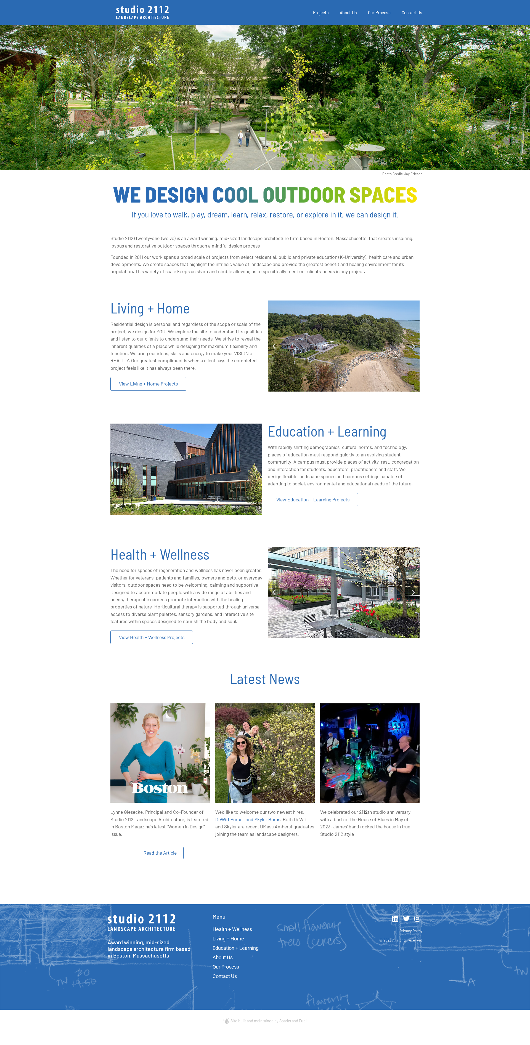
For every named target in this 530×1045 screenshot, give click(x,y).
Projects (321, 12)
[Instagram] (417, 918)
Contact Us (412, 12)
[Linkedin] (395, 918)
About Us (348, 12)
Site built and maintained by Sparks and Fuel (268, 1021)
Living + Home (228, 939)
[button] (274, 345)
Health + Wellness (232, 929)
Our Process (379, 12)
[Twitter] (406, 918)
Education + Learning (236, 948)
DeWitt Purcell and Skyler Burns (247, 819)
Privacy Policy (410, 930)
